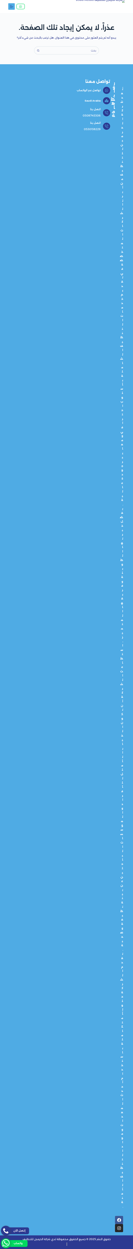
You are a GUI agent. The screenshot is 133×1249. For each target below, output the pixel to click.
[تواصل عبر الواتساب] (106, 90)
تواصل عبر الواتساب (89, 90)
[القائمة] (11, 6)
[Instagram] (119, 1228)
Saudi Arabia (93, 100)
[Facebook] (119, 1220)
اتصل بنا (95, 109)
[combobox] (70, 50)
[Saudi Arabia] (106, 100)
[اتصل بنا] (106, 112)
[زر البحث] (38, 50)
